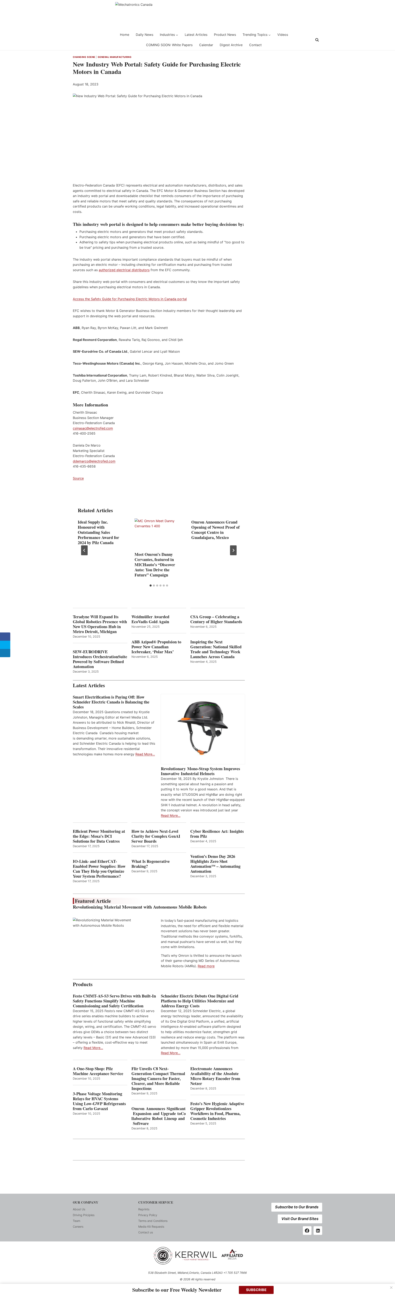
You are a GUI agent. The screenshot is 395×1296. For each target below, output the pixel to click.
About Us (79, 1209)
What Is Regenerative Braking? (150, 864)
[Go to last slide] (84, 550)
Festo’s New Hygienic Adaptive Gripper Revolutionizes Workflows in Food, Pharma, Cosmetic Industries (217, 1111)
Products (83, 984)
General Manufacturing (115, 57)
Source (78, 478)
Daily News (144, 35)
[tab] (151, 585)
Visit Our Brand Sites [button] (299, 1219)
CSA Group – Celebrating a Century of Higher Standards (216, 619)
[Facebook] (307, 1230)
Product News (225, 35)
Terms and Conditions (152, 1221)
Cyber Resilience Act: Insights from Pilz (217, 834)
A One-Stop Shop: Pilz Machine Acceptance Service (98, 1071)
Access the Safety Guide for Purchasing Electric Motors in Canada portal (130, 299)
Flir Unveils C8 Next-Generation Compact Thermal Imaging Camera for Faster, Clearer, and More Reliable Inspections (158, 1078)
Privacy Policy (147, 1215)
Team (76, 1221)
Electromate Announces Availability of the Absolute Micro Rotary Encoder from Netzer (215, 1076)
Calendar (206, 45)
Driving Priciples (83, 1215)
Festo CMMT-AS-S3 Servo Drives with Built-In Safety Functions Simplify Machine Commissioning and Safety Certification (114, 1001)
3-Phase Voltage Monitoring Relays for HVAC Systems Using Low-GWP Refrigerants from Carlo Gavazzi (99, 1101)
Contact (255, 45)
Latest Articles (196, 35)
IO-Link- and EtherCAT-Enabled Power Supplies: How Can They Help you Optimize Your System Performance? (99, 869)
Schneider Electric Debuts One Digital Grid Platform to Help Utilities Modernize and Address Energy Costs (199, 1001)
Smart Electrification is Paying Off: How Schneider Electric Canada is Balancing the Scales (111, 702)
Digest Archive (231, 45)
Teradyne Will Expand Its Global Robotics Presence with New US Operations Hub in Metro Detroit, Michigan (100, 624)
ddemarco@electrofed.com (94, 461)
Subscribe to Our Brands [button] (296, 1207)
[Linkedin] (318, 1230)
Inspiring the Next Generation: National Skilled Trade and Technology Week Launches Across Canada (216, 649)
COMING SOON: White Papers (169, 45)
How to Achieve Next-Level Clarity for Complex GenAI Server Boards (155, 836)
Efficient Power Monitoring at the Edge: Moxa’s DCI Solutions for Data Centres (99, 836)
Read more (206, 966)
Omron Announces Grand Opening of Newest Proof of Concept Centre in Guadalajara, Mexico (215, 529)
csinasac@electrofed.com (93, 428)
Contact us (145, 1232)
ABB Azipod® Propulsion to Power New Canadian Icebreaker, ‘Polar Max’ (156, 646)
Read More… (145, 754)
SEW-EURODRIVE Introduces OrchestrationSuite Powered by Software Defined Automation (100, 659)
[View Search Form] (317, 40)
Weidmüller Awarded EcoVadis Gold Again (150, 619)
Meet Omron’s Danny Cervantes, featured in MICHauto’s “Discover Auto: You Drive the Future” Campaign (155, 565)
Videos (282, 35)
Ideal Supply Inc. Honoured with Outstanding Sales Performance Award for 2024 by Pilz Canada (98, 532)
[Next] (233, 550)
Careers (78, 1226)
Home (124, 35)
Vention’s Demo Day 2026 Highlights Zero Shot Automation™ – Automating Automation (215, 864)
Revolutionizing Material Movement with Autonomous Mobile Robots (140, 906)
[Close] (391, 1287)
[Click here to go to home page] (83, 40)
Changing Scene (84, 57)
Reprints (143, 1209)
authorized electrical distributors (124, 270)
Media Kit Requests (151, 1226)
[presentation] (159, 534)
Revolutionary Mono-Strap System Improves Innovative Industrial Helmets (200, 771)
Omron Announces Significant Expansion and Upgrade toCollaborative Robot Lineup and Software (158, 1116)
